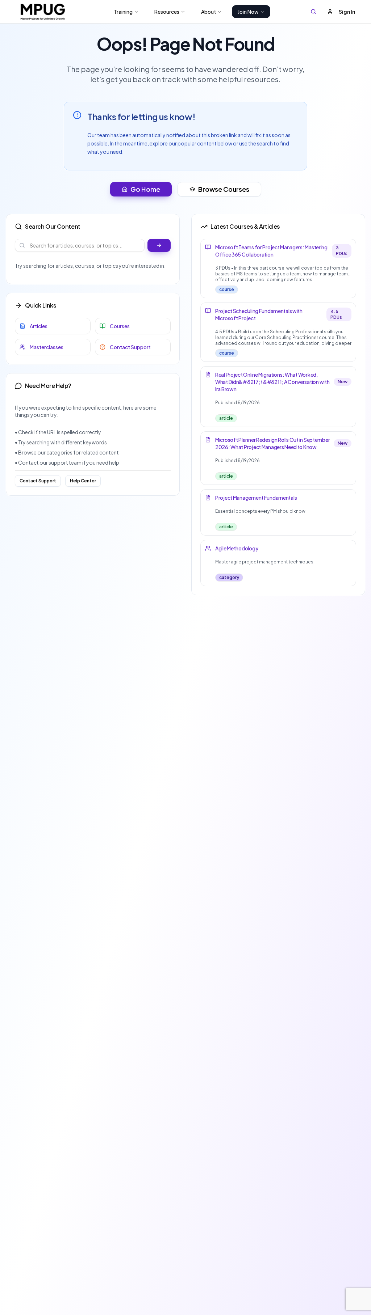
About (208, 11)
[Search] (313, 11)
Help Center (83, 480)
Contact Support (38, 480)
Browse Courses (223, 189)
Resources (166, 11)
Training (123, 11)
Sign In (347, 11)
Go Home (145, 189)
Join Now (248, 11)
